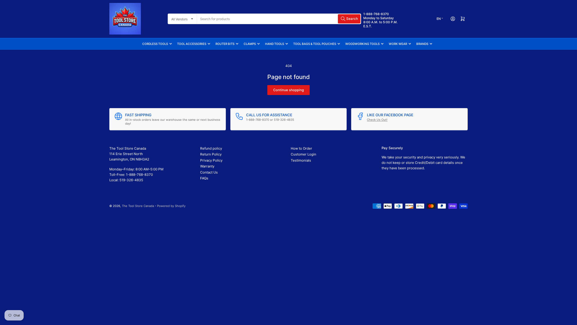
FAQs (204, 178)
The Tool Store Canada (138, 206)
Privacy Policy (211, 160)
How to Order (301, 148)
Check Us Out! (377, 119)
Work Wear (398, 44)
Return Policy (211, 154)
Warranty (207, 166)
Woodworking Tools (362, 44)
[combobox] (279, 19)
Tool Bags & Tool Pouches (314, 44)
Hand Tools (274, 44)
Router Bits (224, 44)
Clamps (250, 44)
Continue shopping (288, 90)
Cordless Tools (155, 44)
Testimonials (301, 160)
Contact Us (209, 172)
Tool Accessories (191, 44)
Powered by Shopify (171, 206)
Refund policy (211, 148)
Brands (422, 44)
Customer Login (303, 154)
